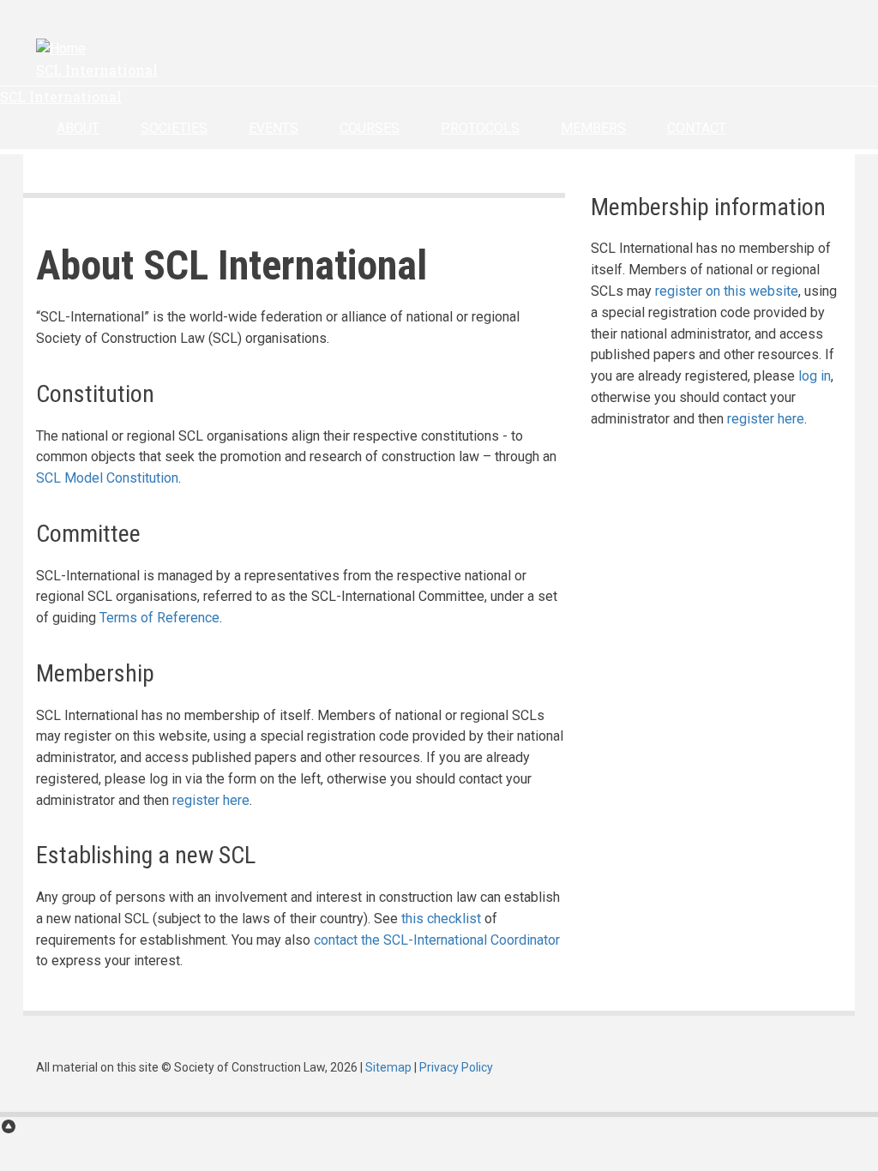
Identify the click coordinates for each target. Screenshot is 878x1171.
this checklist (441, 918)
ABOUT (78, 128)
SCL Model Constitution (107, 478)
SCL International (97, 70)
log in (814, 376)
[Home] (61, 48)
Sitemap (388, 1067)
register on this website (726, 291)
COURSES (370, 128)
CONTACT (696, 128)
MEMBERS (593, 128)
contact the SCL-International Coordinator (437, 940)
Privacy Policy (456, 1067)
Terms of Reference (159, 618)
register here (211, 800)
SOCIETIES (174, 128)
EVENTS (273, 128)
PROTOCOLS (480, 128)
